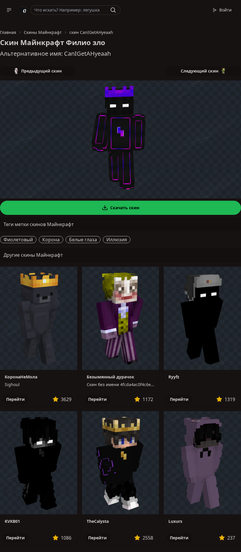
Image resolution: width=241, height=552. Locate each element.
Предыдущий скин (41, 71)
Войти (225, 10)
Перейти (15, 399)
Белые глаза (83, 239)
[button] (9, 10)
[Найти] (113, 10)
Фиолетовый (18, 239)
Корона (51, 239)
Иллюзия (116, 239)
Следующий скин (199, 71)
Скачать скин (124, 207)
